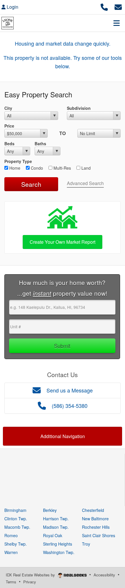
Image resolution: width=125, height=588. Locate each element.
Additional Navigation (62, 436)
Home (14, 168)
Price (9, 126)
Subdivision (79, 108)
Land (85, 168)
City (8, 108)
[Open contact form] (118, 6)
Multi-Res (61, 168)
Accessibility (104, 575)
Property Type (18, 161)
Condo (36, 168)
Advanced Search (85, 183)
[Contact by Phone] (104, 6)
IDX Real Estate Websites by (31, 575)
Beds (9, 143)
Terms (11, 582)
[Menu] (117, 23)
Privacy (29, 582)
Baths (40, 143)
